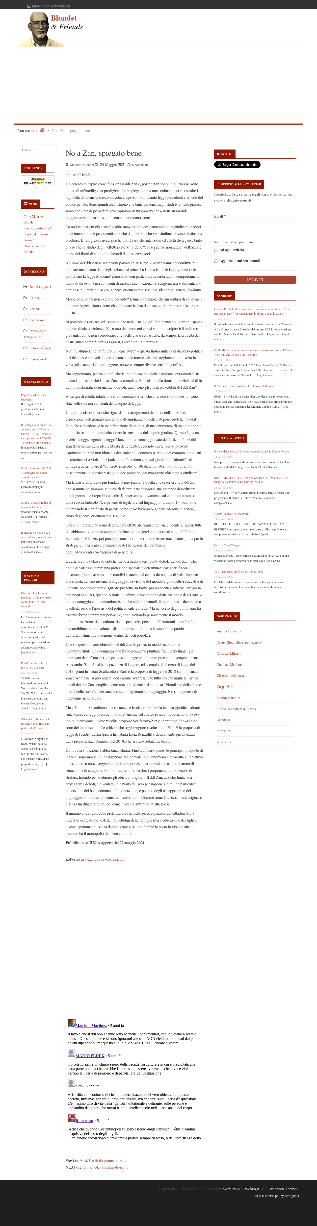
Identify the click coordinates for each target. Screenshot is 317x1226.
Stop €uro (224, 730)
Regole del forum (36, 234)
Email (220, 216)
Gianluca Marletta (229, 664)
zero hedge (224, 742)
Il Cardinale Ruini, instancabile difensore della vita (243, 386)
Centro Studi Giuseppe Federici (239, 642)
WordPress (231, 1188)
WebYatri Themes (283, 1188)
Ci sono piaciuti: (31, 578)
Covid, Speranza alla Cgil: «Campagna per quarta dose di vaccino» (36, 472)
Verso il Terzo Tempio (227, 545)
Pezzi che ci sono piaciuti (105, 859)
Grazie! (29, 240)
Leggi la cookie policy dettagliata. (276, 1196)
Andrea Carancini (229, 631)
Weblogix (252, 1188)
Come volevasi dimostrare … (105, 1167)
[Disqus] (134, 944)
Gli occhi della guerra (232, 675)
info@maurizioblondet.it (51, 5)
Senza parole (39, 359)
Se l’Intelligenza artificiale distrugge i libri (238, 571)
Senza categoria (41, 348)
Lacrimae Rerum (228, 697)
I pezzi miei (38, 320)
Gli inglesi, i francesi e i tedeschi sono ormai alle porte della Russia (35, 723)
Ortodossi (223, 719)
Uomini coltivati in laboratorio (231, 514)
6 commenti (140, 164)
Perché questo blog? (38, 228)
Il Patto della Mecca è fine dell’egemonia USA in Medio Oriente (251, 451)
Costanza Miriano (229, 653)
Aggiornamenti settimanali (239, 260)
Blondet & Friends (67, 21)
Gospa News (225, 686)
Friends (35, 308)
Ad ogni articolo (231, 249)
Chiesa (34, 297)
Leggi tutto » (28, 652)
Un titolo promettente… (107, 1160)
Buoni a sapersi (40, 286)
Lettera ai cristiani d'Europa (236, 708)
